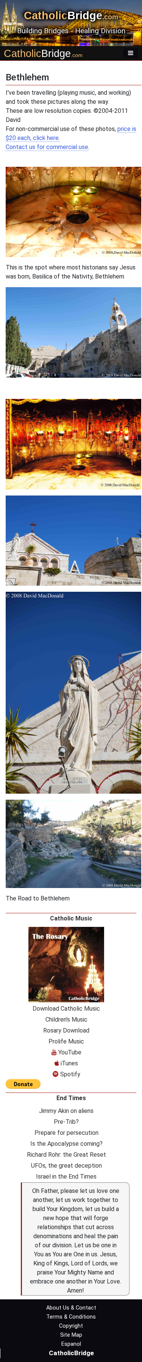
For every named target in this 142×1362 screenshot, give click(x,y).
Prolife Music (66, 1041)
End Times (71, 1098)
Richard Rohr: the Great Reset (66, 1154)
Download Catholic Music (66, 1008)
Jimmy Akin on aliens (66, 1110)
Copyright (71, 1326)
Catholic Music (71, 918)
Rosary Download (66, 1030)
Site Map (71, 1335)
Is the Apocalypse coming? (66, 1143)
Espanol (71, 1344)
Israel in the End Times (66, 1176)
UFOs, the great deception (66, 1165)
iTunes (68, 1063)
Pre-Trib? (66, 1121)
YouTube (69, 1052)
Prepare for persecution (66, 1132)
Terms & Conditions (71, 1317)
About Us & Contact (71, 1308)
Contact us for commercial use (47, 147)
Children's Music (66, 1019)
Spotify (69, 1074)
